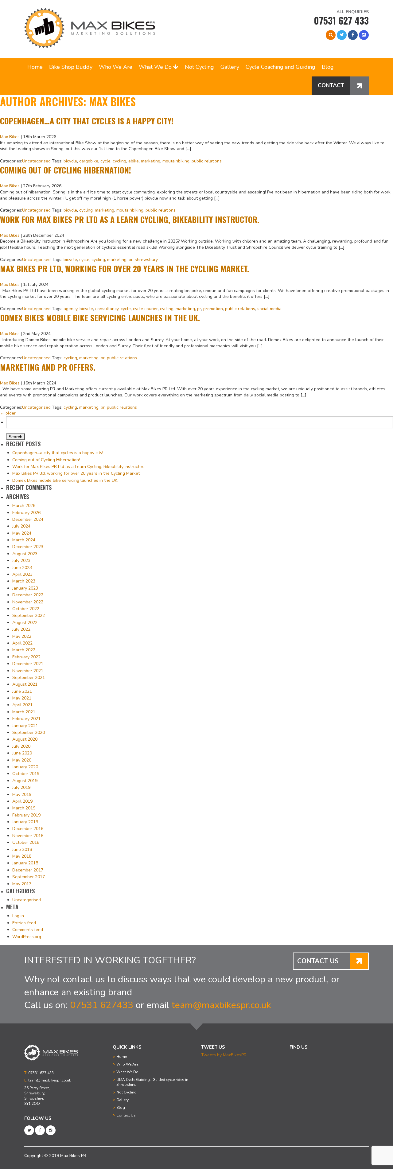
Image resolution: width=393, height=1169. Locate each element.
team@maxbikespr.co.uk (221, 1005)
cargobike (88, 161)
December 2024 (27, 519)
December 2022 (27, 595)
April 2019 (22, 801)
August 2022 (24, 622)
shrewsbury (146, 260)
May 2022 (21, 636)
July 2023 (21, 560)
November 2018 (27, 836)
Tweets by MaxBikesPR (224, 1055)
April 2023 (22, 574)
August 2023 (24, 554)
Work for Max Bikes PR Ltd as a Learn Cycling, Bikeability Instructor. (129, 219)
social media (269, 309)
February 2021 (26, 719)
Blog (328, 67)
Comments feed (27, 930)
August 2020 (24, 739)
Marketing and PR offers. (47, 367)
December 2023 (27, 547)
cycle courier (145, 309)
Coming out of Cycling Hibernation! (65, 170)
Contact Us (126, 1115)
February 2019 (26, 815)
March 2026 (23, 506)
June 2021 (22, 691)
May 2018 (21, 856)
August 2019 (24, 781)
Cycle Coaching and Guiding (280, 67)
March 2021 (23, 712)
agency (70, 309)
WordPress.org (26, 937)
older (8, 413)
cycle (105, 161)
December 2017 (27, 870)
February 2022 (26, 657)
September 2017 (28, 877)
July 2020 (21, 746)
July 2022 (21, 629)
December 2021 (27, 664)
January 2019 (25, 822)
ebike (133, 161)
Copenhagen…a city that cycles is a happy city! (86, 121)
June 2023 (22, 568)
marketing (150, 161)
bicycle (70, 161)
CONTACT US (318, 961)
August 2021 (24, 684)
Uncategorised (36, 161)
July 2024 (21, 526)
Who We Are (115, 67)
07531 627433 (101, 1005)
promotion (213, 309)
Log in (18, 916)
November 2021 (27, 671)
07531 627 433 (341, 20)
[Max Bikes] (89, 28)
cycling (119, 161)
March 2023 (23, 581)
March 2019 (23, 808)
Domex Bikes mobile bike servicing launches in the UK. (100, 318)
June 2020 (22, 753)
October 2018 (25, 842)
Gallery (229, 67)
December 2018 (27, 829)
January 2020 (25, 767)
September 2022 (28, 615)
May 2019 (21, 794)
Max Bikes (10, 137)
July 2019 (21, 787)
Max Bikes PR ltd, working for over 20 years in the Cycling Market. (124, 269)
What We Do (156, 67)
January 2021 (25, 726)
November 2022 (27, 602)
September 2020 (28, 732)
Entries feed (24, 923)
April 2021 (22, 705)
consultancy (107, 309)
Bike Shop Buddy (70, 67)
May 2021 (21, 698)
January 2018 (25, 863)
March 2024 (23, 540)
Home (35, 67)
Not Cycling (199, 67)
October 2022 (25, 609)
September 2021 (28, 677)
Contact (331, 85)
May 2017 (21, 884)
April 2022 (22, 643)
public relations (207, 161)
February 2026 (26, 513)
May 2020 (21, 760)
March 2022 (23, 650)
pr (131, 260)
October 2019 (25, 774)
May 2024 (21, 533)
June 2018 (22, 849)
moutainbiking (175, 161)
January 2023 (25, 588)
